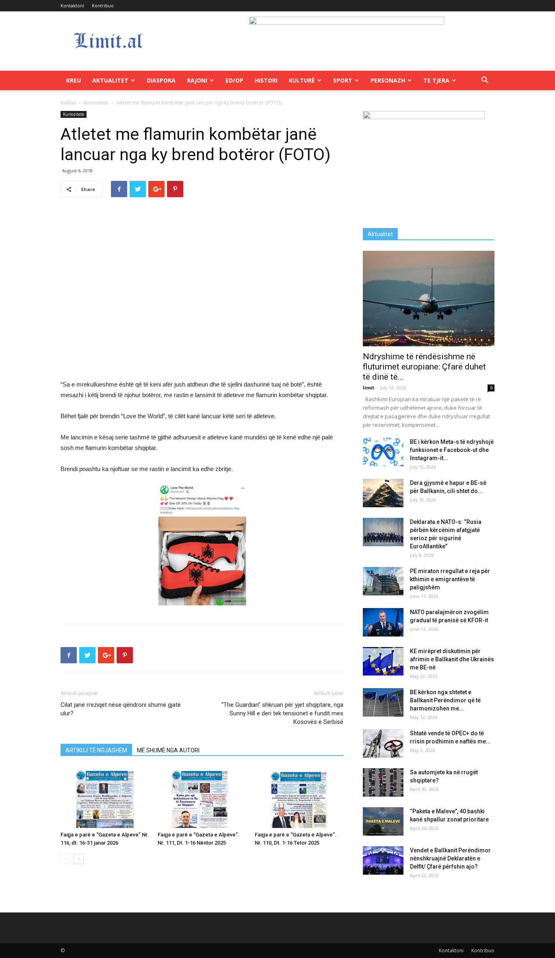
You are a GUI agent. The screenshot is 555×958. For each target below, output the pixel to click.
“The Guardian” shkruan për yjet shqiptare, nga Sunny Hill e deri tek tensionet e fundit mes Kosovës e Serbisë (282, 713)
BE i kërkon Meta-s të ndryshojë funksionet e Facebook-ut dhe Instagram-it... (452, 450)
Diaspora (161, 80)
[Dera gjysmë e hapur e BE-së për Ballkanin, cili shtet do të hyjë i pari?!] (383, 493)
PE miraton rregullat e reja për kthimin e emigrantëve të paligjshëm (450, 579)
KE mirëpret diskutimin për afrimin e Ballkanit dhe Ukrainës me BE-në (452, 659)
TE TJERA (436, 80)
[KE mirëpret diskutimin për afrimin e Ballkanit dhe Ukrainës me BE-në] (383, 661)
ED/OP (234, 80)
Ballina (68, 102)
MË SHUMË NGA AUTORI (168, 750)
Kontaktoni (72, 5)
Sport (342, 80)
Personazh (388, 80)
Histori (266, 80)
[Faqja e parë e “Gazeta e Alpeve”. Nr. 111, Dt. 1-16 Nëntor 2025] (202, 797)
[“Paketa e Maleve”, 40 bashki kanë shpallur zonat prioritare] (383, 821)
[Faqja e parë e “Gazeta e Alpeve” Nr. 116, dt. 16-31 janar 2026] (105, 797)
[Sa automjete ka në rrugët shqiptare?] (383, 782)
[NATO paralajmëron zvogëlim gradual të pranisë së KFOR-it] (383, 622)
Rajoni (197, 80)
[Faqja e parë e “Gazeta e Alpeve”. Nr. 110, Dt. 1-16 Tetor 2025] (299, 797)
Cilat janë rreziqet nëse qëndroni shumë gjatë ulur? (121, 709)
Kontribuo (103, 5)
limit (368, 388)
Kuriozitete (96, 102)
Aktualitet (110, 80)
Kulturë (302, 80)
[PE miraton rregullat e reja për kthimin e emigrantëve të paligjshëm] (383, 581)
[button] (484, 81)
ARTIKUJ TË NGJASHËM (96, 750)
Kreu (73, 80)
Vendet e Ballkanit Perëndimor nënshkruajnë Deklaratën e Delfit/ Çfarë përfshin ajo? (450, 858)
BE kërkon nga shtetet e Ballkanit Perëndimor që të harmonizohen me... (445, 700)
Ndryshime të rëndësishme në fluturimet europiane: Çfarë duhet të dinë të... (424, 367)
